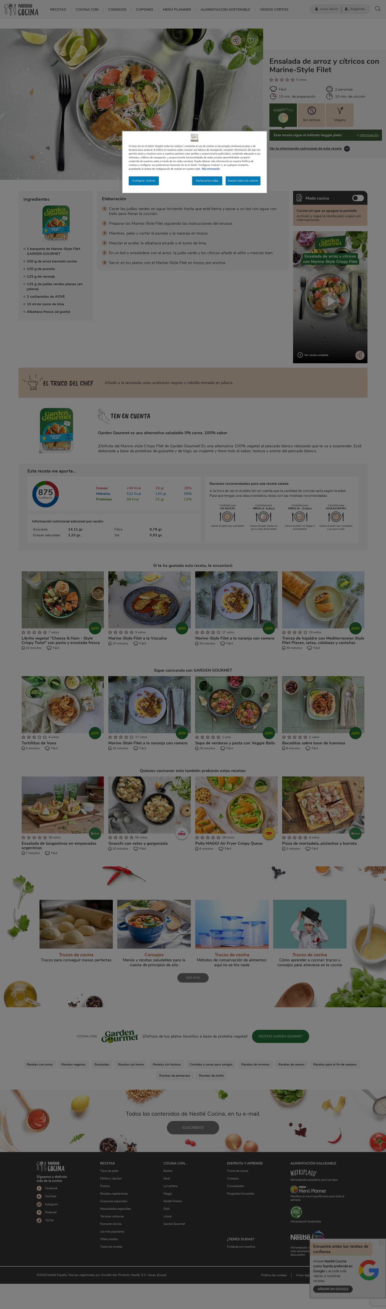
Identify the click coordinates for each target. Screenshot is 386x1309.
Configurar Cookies (143, 180)
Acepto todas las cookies (243, 180)
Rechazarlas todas (207, 180)
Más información (211, 169)
